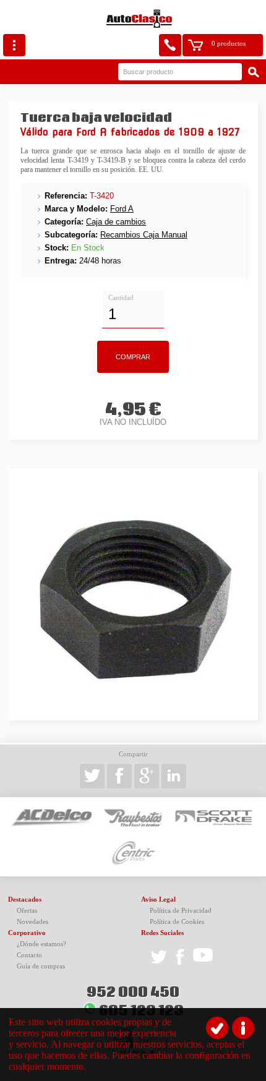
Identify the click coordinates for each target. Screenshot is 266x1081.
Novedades (32, 921)
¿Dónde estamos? (41, 944)
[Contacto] (170, 45)
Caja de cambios (116, 221)
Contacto (29, 955)
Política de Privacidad (181, 910)
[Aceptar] (217, 1028)
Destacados (24, 899)
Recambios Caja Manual (143, 234)
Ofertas (27, 910)
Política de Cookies (177, 921)
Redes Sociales (162, 932)
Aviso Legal (158, 899)
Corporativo (27, 932)
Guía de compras (41, 966)
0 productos (229, 43)
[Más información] (243, 1028)
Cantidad (121, 297)
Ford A (122, 208)
